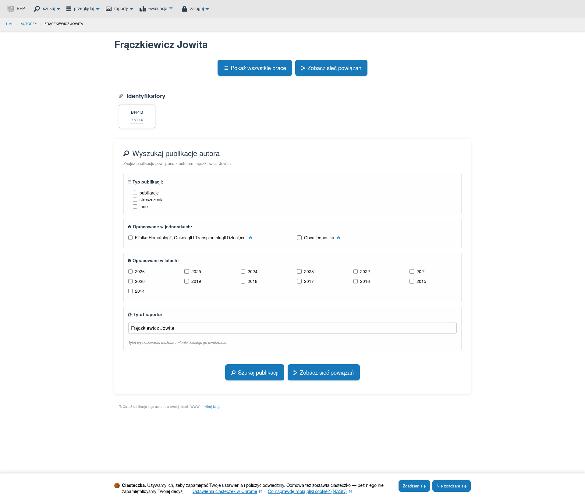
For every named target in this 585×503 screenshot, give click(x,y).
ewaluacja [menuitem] (157, 8)
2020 (140, 281)
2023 (309, 271)
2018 (252, 281)
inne (144, 206)
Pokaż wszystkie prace (258, 68)
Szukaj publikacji (258, 372)
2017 (309, 281)
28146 (137, 120)
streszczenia (152, 199)
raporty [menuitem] (120, 8)
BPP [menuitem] (20, 8)
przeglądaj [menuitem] (83, 8)
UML (9, 23)
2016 (365, 281)
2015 (421, 281)
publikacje (149, 193)
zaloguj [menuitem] (196, 8)
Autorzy (29, 23)
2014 (140, 291)
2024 (252, 271)
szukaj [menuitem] (48, 8)
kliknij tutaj (212, 406)
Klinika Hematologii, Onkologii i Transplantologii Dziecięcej (191, 237)
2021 (421, 271)
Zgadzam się (414, 486)
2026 (140, 271)
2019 (196, 281)
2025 (196, 271)
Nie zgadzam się (451, 486)
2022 (365, 271)
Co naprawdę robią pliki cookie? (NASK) (310, 491)
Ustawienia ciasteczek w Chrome (227, 491)
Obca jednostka (319, 237)
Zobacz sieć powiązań (334, 68)
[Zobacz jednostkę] (250, 237)
